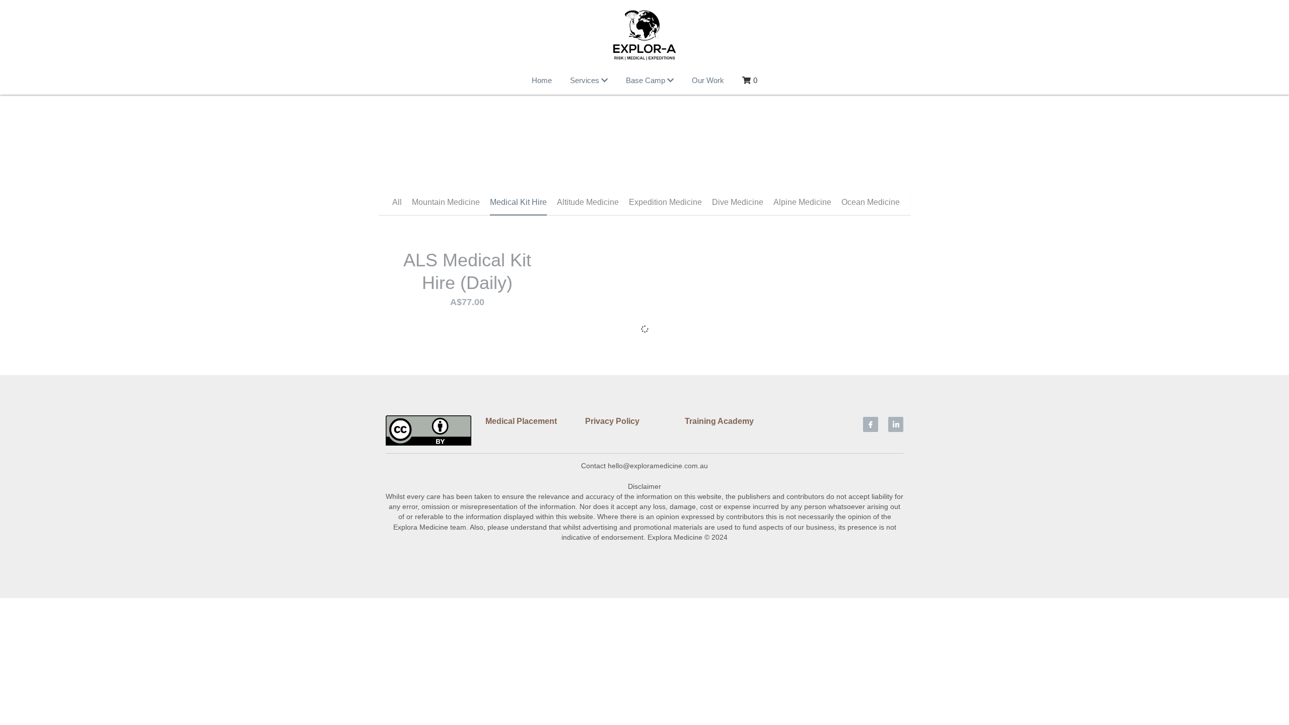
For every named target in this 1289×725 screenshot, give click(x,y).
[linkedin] (895, 527)
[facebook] (870, 527)
